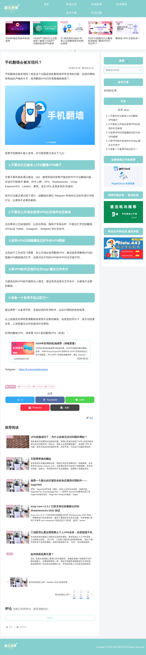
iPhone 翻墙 (26, 387)
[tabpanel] (18, 33)
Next (143, 33)
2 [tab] (75, 50)
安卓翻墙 (39, 387)
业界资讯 (11, 387)
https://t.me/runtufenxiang (33, 369)
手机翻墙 (51, 387)
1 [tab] (70, 50)
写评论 (50, 618)
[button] (65, 407)
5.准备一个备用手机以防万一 (123, 149)
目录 (120, 109)
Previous (2, 33)
